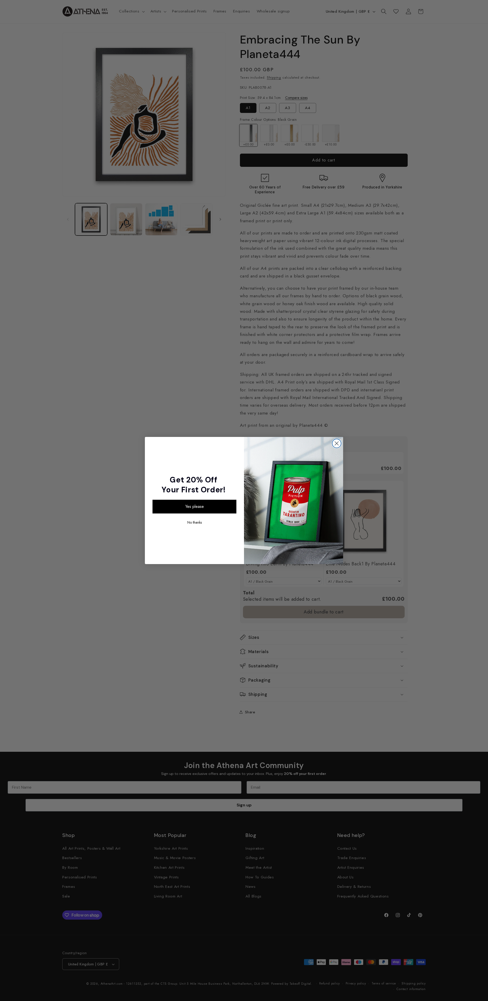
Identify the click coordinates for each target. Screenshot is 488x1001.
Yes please (194, 506)
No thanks (194, 522)
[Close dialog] (336, 443)
